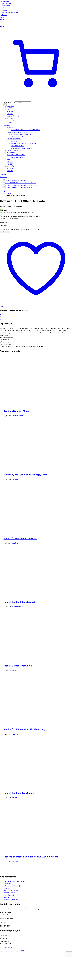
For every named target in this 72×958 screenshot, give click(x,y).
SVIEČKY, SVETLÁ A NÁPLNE (17, 132)
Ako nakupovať (9, 895)
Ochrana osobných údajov (12, 886)
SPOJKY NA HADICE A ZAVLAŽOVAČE (23, 143)
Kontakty (7, 897)
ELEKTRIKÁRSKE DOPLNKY (16, 157)
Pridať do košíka (5, 232)
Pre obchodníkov (9, 893)
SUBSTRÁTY (11, 127)
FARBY (9, 159)
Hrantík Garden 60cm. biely (18, 665)
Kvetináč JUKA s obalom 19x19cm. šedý (25, 729)
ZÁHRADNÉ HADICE (17, 146)
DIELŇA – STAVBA (10, 152)
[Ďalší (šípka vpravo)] (2, 957)
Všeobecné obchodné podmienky (15, 881)
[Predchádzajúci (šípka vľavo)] (0, 957)
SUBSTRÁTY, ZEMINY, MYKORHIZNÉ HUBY (25, 130)
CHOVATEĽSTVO (9, 107)
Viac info (15, 479)
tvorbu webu (15, 951)
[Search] (5, 104)
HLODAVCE (11, 118)
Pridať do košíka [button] (17, 416)
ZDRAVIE (10, 171)
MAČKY (9, 123)
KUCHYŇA (10, 166)
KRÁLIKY (10, 111)
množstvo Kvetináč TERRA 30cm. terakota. (17, 229)
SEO (22, 951)
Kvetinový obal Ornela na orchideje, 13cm (25, 474)
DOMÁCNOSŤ (8, 164)
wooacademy (4, 951)
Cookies (6, 888)
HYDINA (9, 109)
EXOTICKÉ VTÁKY (13, 116)
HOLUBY (10, 114)
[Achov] (6, 24)
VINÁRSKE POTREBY (14, 139)
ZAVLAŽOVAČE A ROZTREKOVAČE (22, 148)
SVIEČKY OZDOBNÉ (17, 137)
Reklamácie (7, 884)
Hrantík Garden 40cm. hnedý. (19, 793)
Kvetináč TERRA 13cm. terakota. (20, 538)
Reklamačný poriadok (11, 890)
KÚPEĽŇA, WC (12, 168)
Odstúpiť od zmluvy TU (11, 899)
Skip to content (5, 1)
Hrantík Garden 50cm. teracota (20, 602)
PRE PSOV (10, 121)
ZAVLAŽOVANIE (12, 141)
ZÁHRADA (7, 125)
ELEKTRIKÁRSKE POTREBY (16, 155)
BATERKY (10, 162)
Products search (9, 102)
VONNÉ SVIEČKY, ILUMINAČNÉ (21, 134)
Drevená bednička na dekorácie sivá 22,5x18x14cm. (31, 856)
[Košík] (36, 98)
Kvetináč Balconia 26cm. (16, 411)
